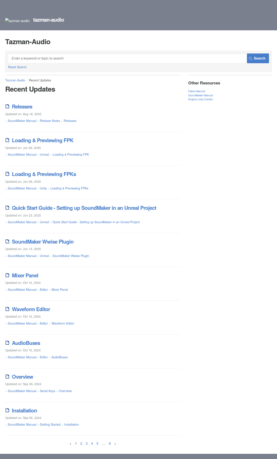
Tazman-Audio (15, 80)
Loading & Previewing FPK (42, 140)
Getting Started (50, 424)
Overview (22, 376)
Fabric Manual (196, 91)
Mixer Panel (25, 275)
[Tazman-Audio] (17, 20)
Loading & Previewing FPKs (44, 174)
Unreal (44, 154)
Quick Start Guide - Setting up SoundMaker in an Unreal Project (84, 207)
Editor (44, 289)
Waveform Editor (31, 309)
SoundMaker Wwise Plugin (43, 241)
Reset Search (17, 67)
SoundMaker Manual (22, 120)
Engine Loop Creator (200, 99)
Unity (43, 188)
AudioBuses (26, 342)
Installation (24, 410)
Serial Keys (47, 391)
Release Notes (50, 120)
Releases (22, 106)
